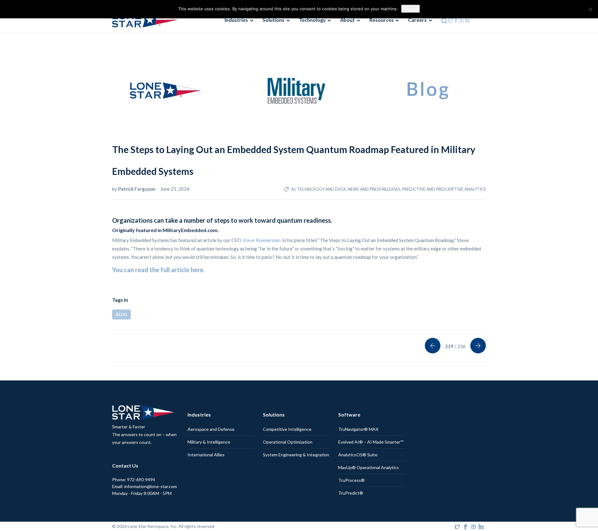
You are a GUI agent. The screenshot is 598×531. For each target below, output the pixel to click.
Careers (417, 20)
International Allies (206, 454)
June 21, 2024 (174, 189)
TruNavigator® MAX (358, 429)
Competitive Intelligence (287, 429)
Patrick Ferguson (137, 189)
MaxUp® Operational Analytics (368, 467)
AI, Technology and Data (318, 189)
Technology (312, 20)
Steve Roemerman (261, 240)
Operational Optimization (287, 442)
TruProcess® (351, 480)
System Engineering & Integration (296, 454)
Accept (410, 8)
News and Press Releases (374, 189)
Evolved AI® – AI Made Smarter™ (370, 442)
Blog (121, 314)
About (347, 20)
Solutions (273, 20)
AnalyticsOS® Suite (357, 454)
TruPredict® (350, 493)
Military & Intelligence (208, 442)
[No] (590, 9)
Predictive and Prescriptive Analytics (444, 189)
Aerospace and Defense (211, 429)
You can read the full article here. (158, 269)
